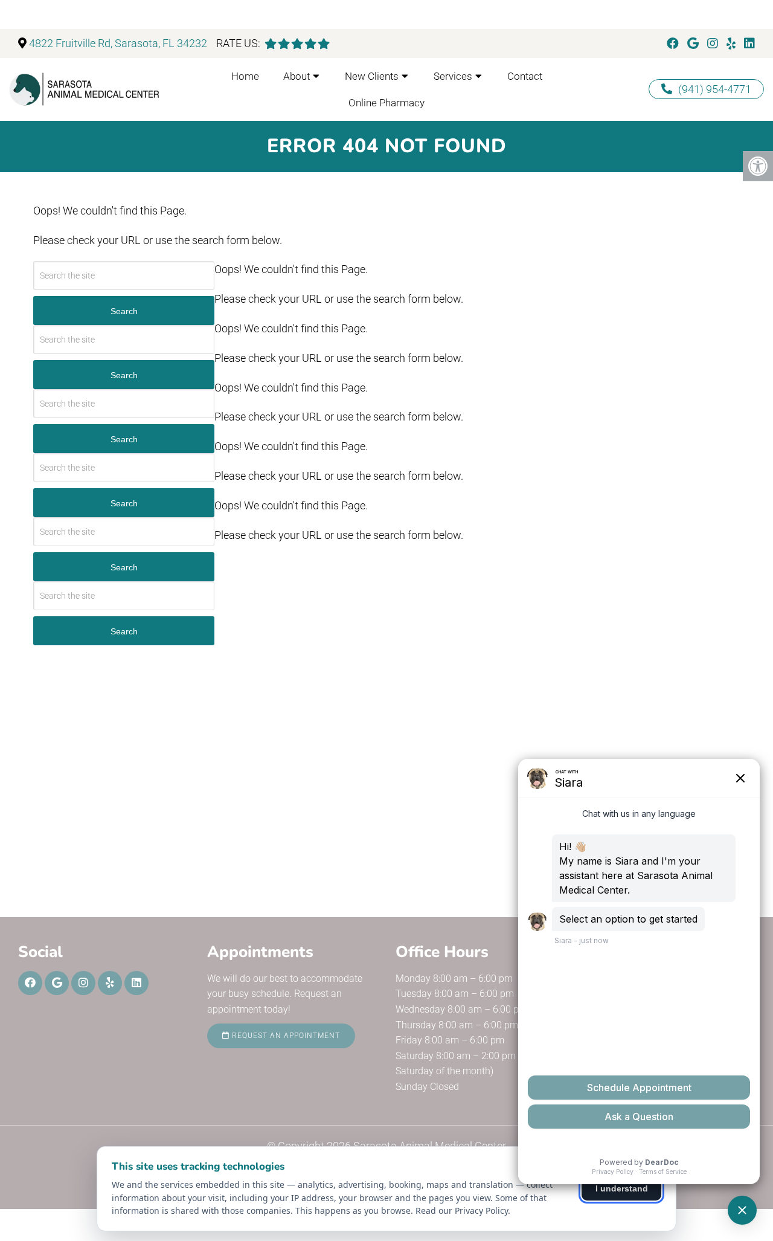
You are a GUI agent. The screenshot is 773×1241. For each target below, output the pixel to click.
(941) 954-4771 (714, 89)
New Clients (372, 76)
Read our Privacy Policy (461, 1210)
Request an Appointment (284, 1035)
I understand (621, 1188)
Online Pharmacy (386, 103)
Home (245, 76)
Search (124, 311)
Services (453, 76)
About (296, 76)
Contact (524, 76)
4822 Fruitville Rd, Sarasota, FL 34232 (118, 43)
